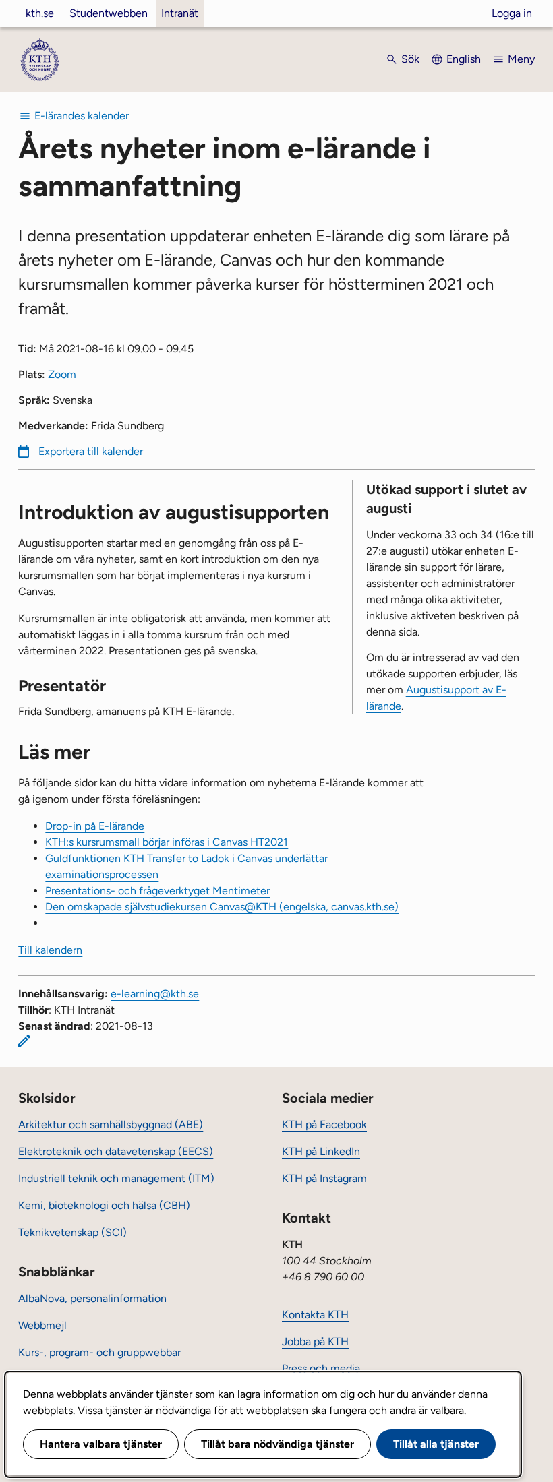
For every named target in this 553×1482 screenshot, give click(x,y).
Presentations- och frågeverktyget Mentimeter (157, 890)
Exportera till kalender (90, 451)
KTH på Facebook (324, 1124)
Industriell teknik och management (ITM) (116, 1178)
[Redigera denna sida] (24, 1041)
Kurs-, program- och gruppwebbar (99, 1352)
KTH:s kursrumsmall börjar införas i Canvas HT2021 (166, 842)
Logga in (512, 13)
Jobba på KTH (315, 1341)
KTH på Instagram (324, 1178)
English (463, 59)
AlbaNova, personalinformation (92, 1298)
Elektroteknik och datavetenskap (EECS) (115, 1151)
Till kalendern (50, 950)
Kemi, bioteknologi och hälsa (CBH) (104, 1205)
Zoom (62, 374)
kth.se (40, 13)
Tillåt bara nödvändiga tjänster (277, 1444)
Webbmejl (42, 1325)
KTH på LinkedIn (321, 1151)
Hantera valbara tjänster (101, 1444)
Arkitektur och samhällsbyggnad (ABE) (110, 1124)
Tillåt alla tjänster (436, 1444)
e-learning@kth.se (155, 993)
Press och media (321, 1368)
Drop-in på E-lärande (94, 826)
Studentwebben (108, 13)
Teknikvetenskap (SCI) (72, 1232)
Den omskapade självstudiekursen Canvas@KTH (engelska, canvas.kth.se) (222, 906)
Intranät (179, 13)
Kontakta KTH (315, 1314)
